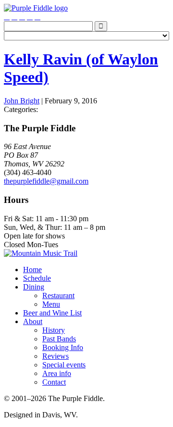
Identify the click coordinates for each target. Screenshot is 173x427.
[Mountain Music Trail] (40, 253)
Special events (64, 365)
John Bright (21, 101)
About (32, 321)
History (53, 330)
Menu (51, 304)
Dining (33, 287)
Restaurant (58, 295)
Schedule (37, 278)
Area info (56, 373)
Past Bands (59, 339)
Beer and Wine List (52, 313)
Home (32, 269)
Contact (54, 382)
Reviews (55, 356)
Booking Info (62, 347)
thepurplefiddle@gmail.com (46, 181)
